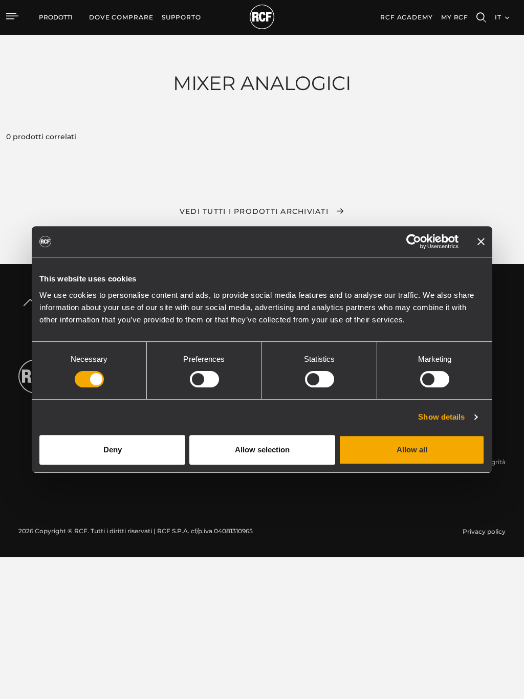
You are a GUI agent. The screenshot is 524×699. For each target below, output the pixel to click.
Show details (441, 416)
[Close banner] (481, 241)
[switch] (204, 379)
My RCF (454, 17)
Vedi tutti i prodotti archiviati (254, 211)
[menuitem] (121, 17)
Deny (112, 449)
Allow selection (262, 449)
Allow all (412, 449)
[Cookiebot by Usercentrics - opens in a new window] (413, 241)
